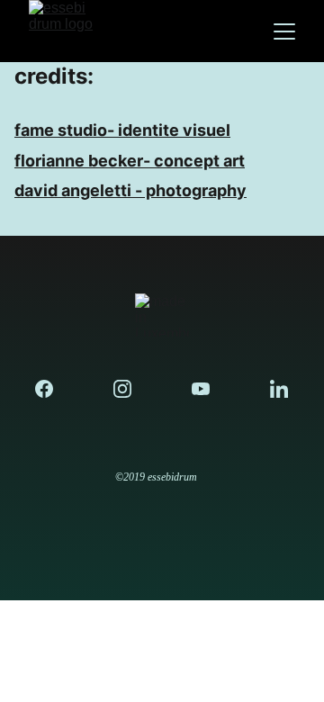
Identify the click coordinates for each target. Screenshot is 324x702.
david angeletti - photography (130, 190)
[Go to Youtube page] (210, 389)
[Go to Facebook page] (53, 389)
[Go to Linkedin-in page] (279, 389)
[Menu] (284, 31)
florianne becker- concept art (129, 160)
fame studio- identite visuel (122, 130)
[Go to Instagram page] (131, 389)
